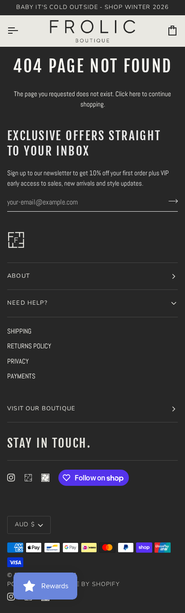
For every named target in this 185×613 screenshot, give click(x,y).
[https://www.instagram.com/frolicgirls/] (28, 478)
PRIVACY (18, 361)
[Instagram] (11, 478)
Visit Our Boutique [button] (41, 408)
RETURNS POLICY (29, 346)
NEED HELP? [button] (27, 303)
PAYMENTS (21, 376)
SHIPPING (19, 331)
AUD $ (25, 524)
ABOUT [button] (18, 276)
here (135, 93)
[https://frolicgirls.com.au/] (45, 478)
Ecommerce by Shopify (79, 584)
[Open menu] (20, 30)
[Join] (170, 201)
